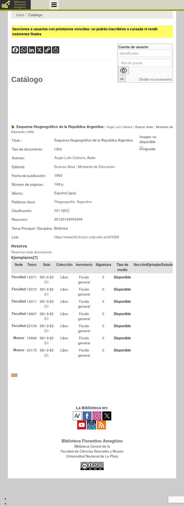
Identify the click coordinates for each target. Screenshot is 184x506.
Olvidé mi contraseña (155, 79)
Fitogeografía (64, 201)
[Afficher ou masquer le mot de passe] (123, 70)
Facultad (19, 276)
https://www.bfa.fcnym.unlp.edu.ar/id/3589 (86, 236)
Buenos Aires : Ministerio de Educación (84, 166)
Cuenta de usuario (133, 47)
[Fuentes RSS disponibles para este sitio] (92, 375)
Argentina (84, 201)
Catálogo (27, 79)
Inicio (20, 14)
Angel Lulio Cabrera (119, 127)
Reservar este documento (31, 251)
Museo (18, 337)
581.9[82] (61, 210)
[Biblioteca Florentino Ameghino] (15, 4)
